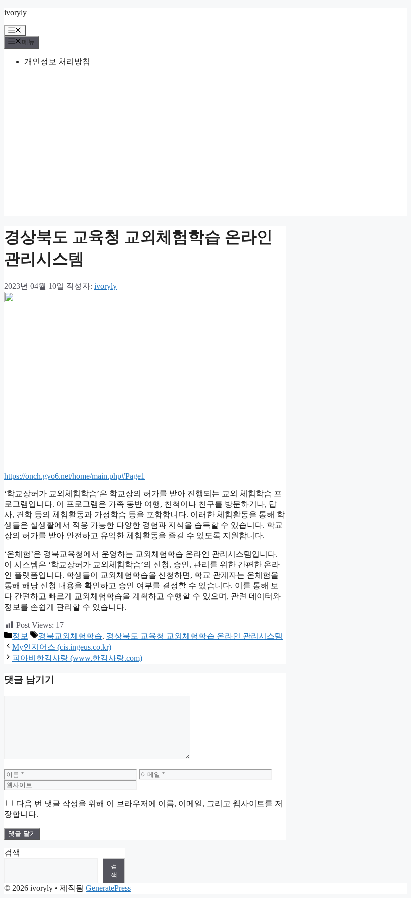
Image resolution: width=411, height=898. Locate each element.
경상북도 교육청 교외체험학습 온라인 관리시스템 (194, 636)
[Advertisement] (205, 145)
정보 (20, 636)
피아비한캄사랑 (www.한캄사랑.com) (77, 658)
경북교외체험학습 (70, 636)
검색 (12, 852)
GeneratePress (108, 888)
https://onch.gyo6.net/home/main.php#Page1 (74, 476)
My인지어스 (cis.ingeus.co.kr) (61, 647)
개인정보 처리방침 (57, 61)
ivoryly (15, 12)
